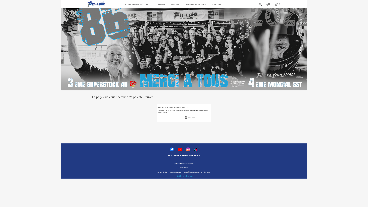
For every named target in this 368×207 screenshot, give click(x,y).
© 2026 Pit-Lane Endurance (184, 176)
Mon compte (207, 172)
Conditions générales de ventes (178, 172)
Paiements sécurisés (195, 172)
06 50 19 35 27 (184, 167)
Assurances (216, 4)
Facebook (172, 149)
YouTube (180, 149)
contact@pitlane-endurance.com (184, 163)
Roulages (161, 4)
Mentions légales (162, 172)
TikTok (196, 149)
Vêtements (175, 4)
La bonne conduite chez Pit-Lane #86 (137, 4)
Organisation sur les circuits (196, 4)
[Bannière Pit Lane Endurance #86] (184, 49)
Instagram (188, 149)
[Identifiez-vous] (268, 4)
